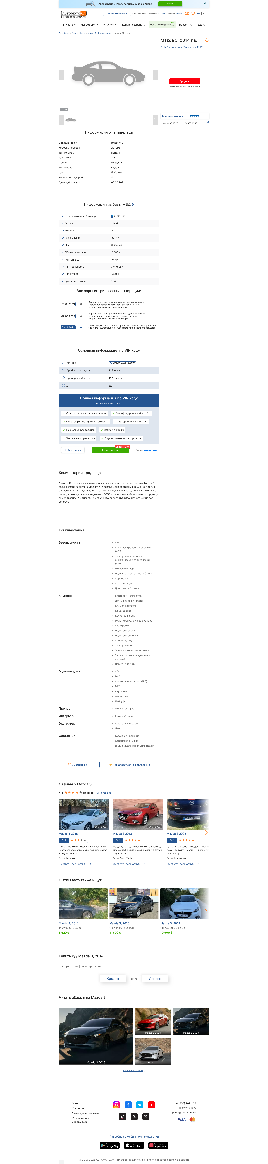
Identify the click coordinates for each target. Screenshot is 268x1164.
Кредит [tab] (113, 978)
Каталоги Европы (132, 24)
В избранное (79, 764)
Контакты (78, 1108)
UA (198, 13)
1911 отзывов (103, 792)
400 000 (162, 13)
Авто (74, 33)
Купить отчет (115, 449)
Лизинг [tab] (155, 978)
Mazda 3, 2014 (170, 923)
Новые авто (88, 24)
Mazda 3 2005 (176, 833)
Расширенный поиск (117, 13)
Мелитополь (104, 33)
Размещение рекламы (85, 1113)
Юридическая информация (80, 1120)
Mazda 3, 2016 (119, 923)
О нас (75, 1103)
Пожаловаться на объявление (131, 764)
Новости (184, 24)
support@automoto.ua (183, 1112)
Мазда (82, 33)
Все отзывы (162, 24)
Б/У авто (68, 24)
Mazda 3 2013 (122, 833)
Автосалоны (110, 24)
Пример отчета (74, 450)
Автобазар (64, 33)
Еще (199, 24)
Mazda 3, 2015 (68, 923)
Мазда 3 (92, 33)
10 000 (178, 13)
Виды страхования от (175, 116)
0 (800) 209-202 (186, 1103)
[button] (203, 832)
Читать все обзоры (133, 1070)
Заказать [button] (170, 3)
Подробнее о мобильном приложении (134, 1136)
